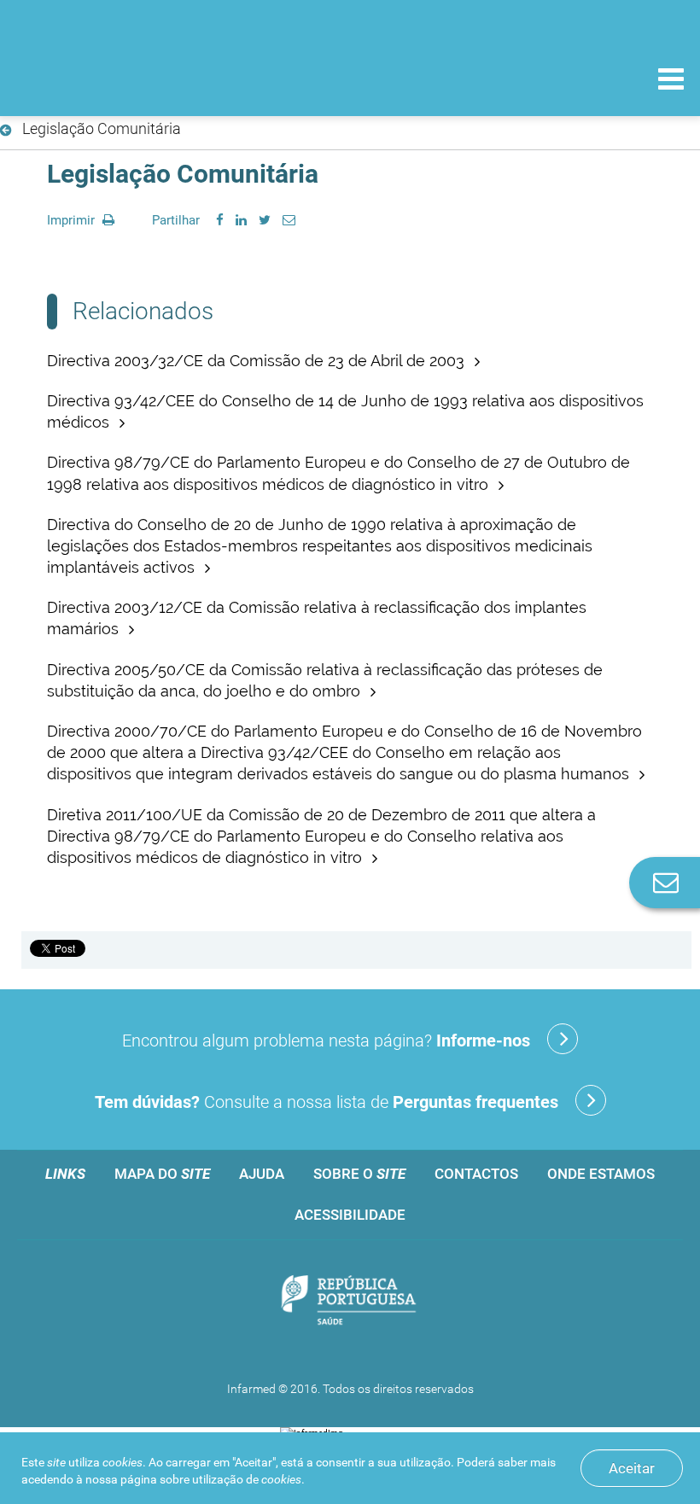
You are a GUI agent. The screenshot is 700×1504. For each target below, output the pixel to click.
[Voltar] (9, 130)
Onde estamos (601, 1173)
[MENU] (671, 81)
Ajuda (261, 1173)
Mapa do (162, 1173)
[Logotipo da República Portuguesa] (350, 1302)
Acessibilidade (350, 1214)
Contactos (476, 1173)
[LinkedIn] (241, 220)
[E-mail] (289, 220)
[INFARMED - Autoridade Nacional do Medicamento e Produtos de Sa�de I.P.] (130, 78)
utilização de (246, 1479)
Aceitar (632, 1468)
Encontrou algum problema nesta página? (326, 1040)
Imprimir (72, 220)
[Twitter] (264, 220)
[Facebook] (220, 220)
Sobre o (359, 1173)
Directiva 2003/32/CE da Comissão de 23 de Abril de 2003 (258, 361)
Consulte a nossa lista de (326, 1102)
